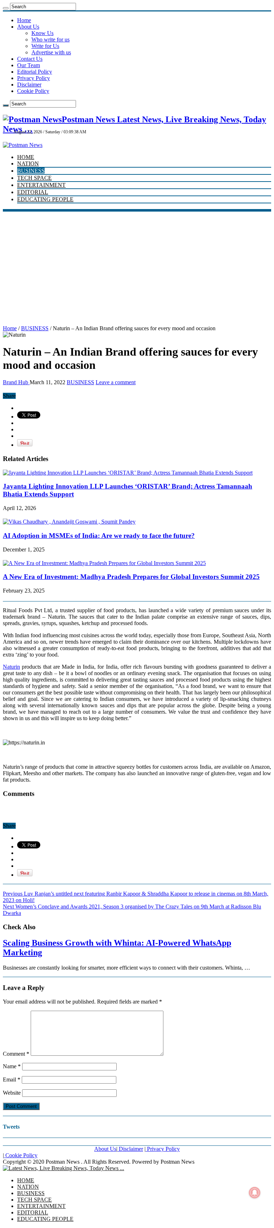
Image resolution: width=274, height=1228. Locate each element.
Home (24, 20)
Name (12, 1066)
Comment (16, 1054)
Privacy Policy (33, 78)
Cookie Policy (33, 91)
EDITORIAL (32, 192)
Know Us (42, 33)
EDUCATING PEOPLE (45, 199)
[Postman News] (22, 145)
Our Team (28, 65)
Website (12, 1093)
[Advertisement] (137, 265)
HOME (25, 157)
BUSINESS (31, 171)
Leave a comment (116, 382)
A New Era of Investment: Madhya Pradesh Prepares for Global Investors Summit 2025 (131, 576)
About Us (28, 27)
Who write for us (50, 39)
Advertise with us (51, 52)
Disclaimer (29, 84)
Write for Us (45, 46)
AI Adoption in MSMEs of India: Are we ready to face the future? (99, 535)
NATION (28, 163)
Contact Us (29, 59)
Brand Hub (16, 382)
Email (11, 1079)
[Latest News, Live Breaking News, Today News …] (63, 1168)
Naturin (11, 667)
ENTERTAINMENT (41, 185)
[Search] (6, 8)
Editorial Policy (34, 72)
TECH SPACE (34, 178)
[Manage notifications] (254, 1192)
